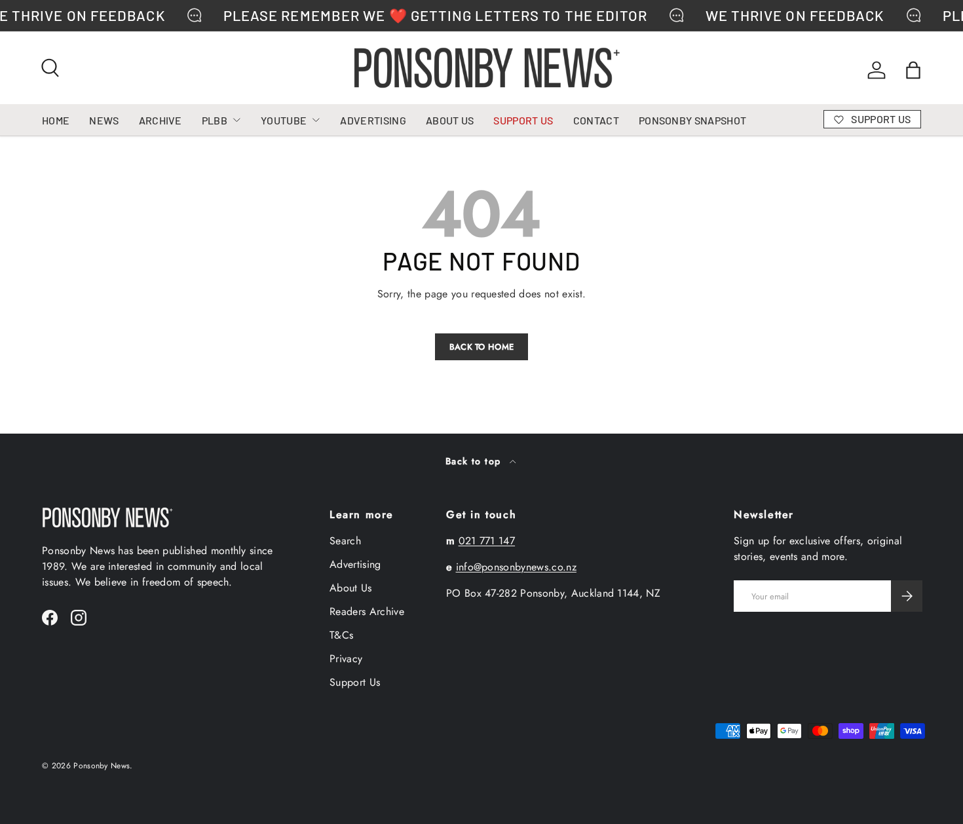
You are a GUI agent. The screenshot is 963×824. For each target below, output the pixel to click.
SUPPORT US (523, 120)
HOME (55, 120)
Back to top (474, 461)
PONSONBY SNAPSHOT (692, 120)
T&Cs (341, 635)
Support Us (355, 682)
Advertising (355, 564)
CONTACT (596, 120)
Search (345, 540)
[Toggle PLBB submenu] (236, 120)
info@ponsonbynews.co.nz (516, 566)
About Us (351, 587)
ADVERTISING (373, 120)
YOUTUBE (284, 120)
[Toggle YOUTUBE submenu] (316, 120)
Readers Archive (367, 611)
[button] (913, 70)
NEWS (104, 120)
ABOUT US (450, 120)
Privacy (346, 658)
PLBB (214, 120)
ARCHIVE (160, 120)
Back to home (481, 347)
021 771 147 (487, 540)
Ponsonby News (101, 766)
